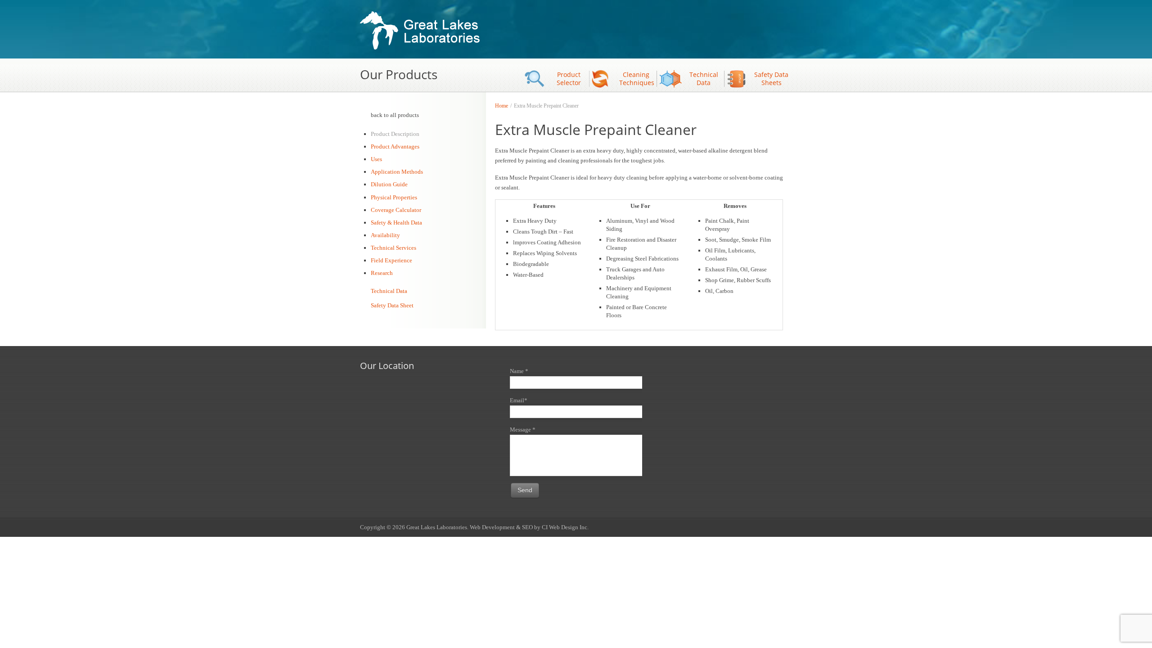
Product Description (395, 133)
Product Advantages (395, 146)
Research (382, 273)
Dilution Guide (389, 184)
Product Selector (569, 78)
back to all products (395, 115)
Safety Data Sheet (392, 305)
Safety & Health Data (396, 222)
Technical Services (393, 247)
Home (501, 106)
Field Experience (391, 260)
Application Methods (397, 171)
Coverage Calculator (396, 210)
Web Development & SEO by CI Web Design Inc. (529, 527)
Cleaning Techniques (636, 78)
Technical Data (703, 78)
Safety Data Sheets (771, 78)
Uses (376, 159)
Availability (385, 235)
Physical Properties (394, 197)
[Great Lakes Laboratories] (422, 31)
